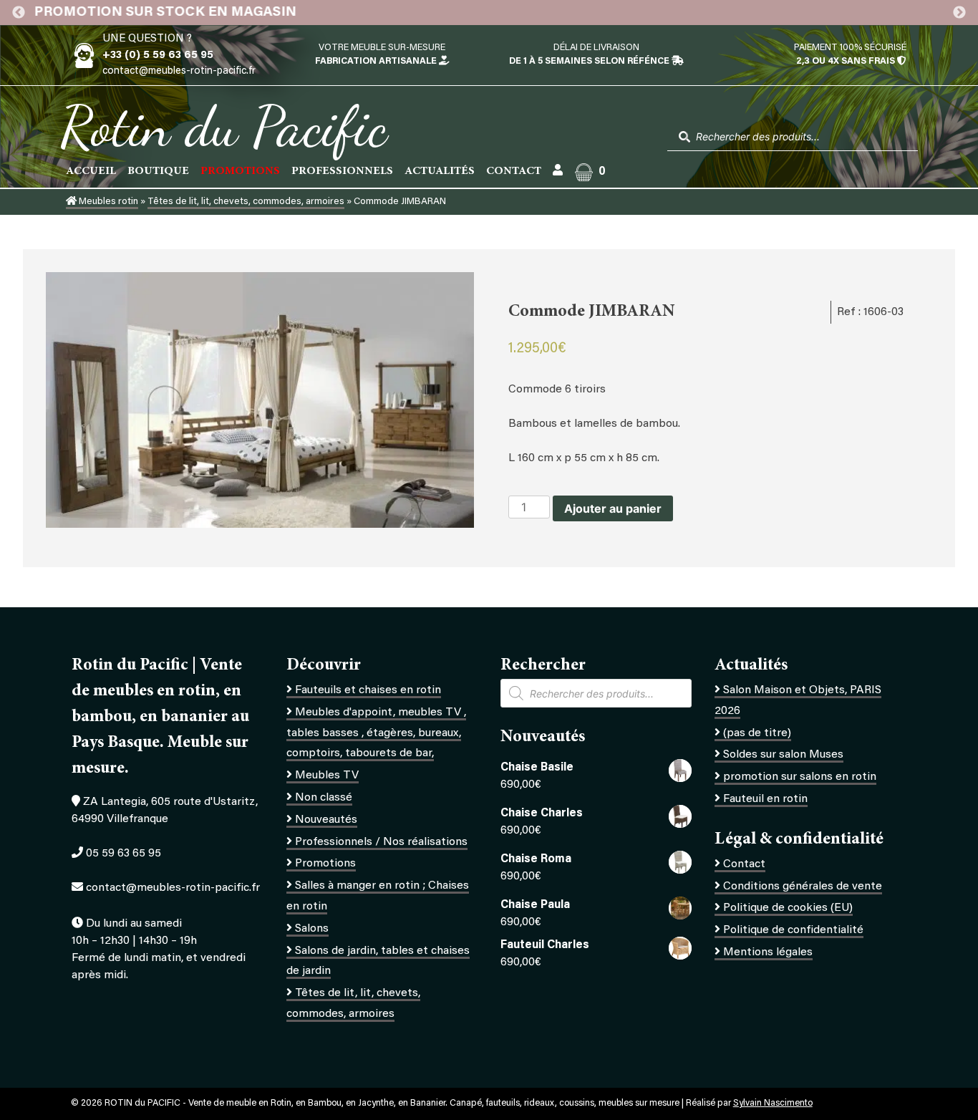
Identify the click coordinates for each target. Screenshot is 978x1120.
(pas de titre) (757, 733)
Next (959, 13)
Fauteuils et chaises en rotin (368, 690)
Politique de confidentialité (793, 930)
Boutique (158, 171)
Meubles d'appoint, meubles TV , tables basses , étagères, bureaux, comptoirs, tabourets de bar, (376, 733)
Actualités (440, 171)
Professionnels (342, 171)
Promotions (325, 863)
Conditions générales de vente (802, 886)
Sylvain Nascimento (773, 1103)
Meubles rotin (107, 202)
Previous (18, 13)
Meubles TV (327, 775)
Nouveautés (326, 820)
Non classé (323, 797)
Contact (513, 171)
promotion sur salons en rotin (799, 777)
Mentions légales (768, 952)
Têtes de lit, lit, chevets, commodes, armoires (245, 202)
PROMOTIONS (240, 171)
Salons (312, 929)
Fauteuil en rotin (765, 799)
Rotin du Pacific (223, 126)
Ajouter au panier (613, 508)
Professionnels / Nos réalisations (381, 842)
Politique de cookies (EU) (788, 908)
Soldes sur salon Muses (783, 755)
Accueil (91, 171)
